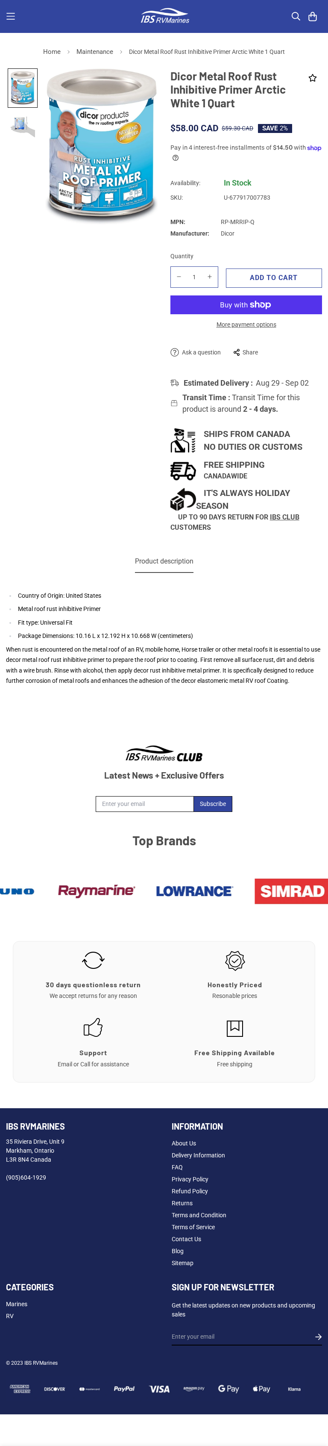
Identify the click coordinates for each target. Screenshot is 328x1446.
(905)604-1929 (26, 1177)
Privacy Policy (190, 1179)
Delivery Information (198, 1155)
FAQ (177, 1167)
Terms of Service (193, 1227)
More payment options (246, 324)
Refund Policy (190, 1191)
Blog (178, 1251)
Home (52, 52)
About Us (184, 1143)
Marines (16, 1304)
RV (10, 1316)
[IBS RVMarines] (164, 16)
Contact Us (186, 1239)
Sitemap (182, 1263)
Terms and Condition (199, 1215)
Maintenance (94, 52)
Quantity (181, 256)
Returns (182, 1203)
